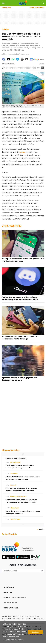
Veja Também (12, 226)
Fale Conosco (10, 603)
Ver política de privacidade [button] (13, 640)
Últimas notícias (37, 8)
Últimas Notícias (10, 450)
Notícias (40, 529)
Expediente (9, 587)
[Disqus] (23, 414)
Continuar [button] (35, 632)
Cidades (5, 29)
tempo (22, 152)
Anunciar (8, 593)
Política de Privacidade (15, 598)
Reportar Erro (11, 608)
